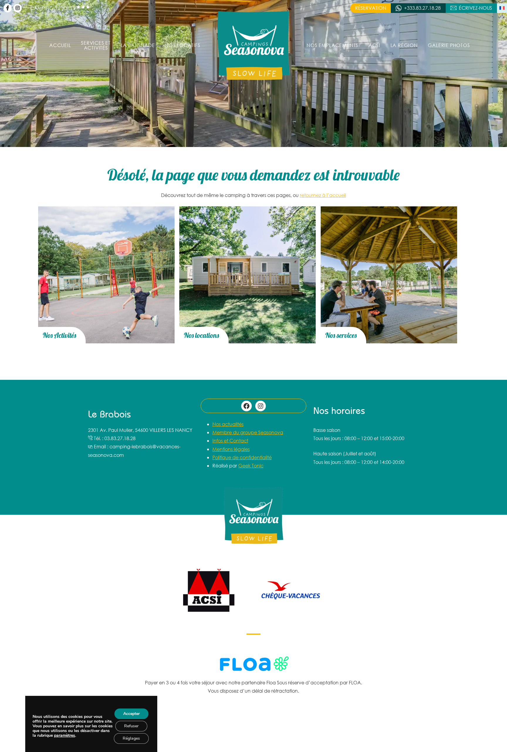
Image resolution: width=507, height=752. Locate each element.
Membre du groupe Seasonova (247, 432)
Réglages (131, 738)
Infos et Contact (230, 440)
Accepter (131, 713)
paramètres (64, 735)
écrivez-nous (475, 8)
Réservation (370, 8)
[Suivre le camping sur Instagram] (17, 8)
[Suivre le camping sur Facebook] (8, 8)
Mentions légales (231, 449)
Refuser (131, 726)
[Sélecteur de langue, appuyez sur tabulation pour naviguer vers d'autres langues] (502, 8)
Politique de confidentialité (242, 457)
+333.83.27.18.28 (422, 8)
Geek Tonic (250, 465)
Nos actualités (228, 424)
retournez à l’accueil (323, 195)
